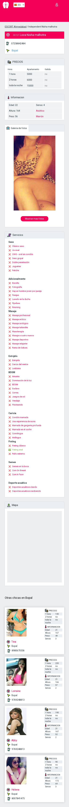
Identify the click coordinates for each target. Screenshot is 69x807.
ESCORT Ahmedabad (15, 26)
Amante (15, 376)
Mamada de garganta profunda (26, 425)
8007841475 (18, 798)
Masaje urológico (20, 323)
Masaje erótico (19, 319)
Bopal (14, 50)
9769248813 (18, 699)
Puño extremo (18, 453)
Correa (15, 392)
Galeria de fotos (18, 128)
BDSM (15, 384)
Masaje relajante (19, 343)
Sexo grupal (17, 258)
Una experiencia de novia (23, 421)
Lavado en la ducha (21, 299)
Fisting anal (17, 449)
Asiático (40, 110)
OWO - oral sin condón (22, 254)
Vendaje (16, 400)
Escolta (15, 283)
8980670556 (18, 650)
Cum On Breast (19, 470)
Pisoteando (17, 405)
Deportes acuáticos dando (24, 487)
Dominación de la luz (22, 380)
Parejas (15, 295)
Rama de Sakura (19, 347)
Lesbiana (16, 368)
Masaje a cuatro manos (23, 335)
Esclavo (15, 388)
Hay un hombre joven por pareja (27, 291)
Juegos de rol (18, 396)
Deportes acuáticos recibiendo (26, 491)
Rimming (16, 307)
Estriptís (16, 360)
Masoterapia (18, 331)
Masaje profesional (21, 315)
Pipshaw (16, 303)
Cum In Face (17, 474)
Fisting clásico (19, 445)
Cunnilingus (17, 433)
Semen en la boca (20, 466)
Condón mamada (20, 417)
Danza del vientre (20, 364)
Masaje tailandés (20, 327)
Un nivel (15, 250)
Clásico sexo (18, 246)
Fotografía (17, 287)
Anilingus (16, 437)
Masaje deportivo (20, 339)
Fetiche (15, 270)
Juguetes (16, 266)
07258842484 (18, 43)
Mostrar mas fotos (34, 218)
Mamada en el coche (21, 429)
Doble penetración (20, 262)
